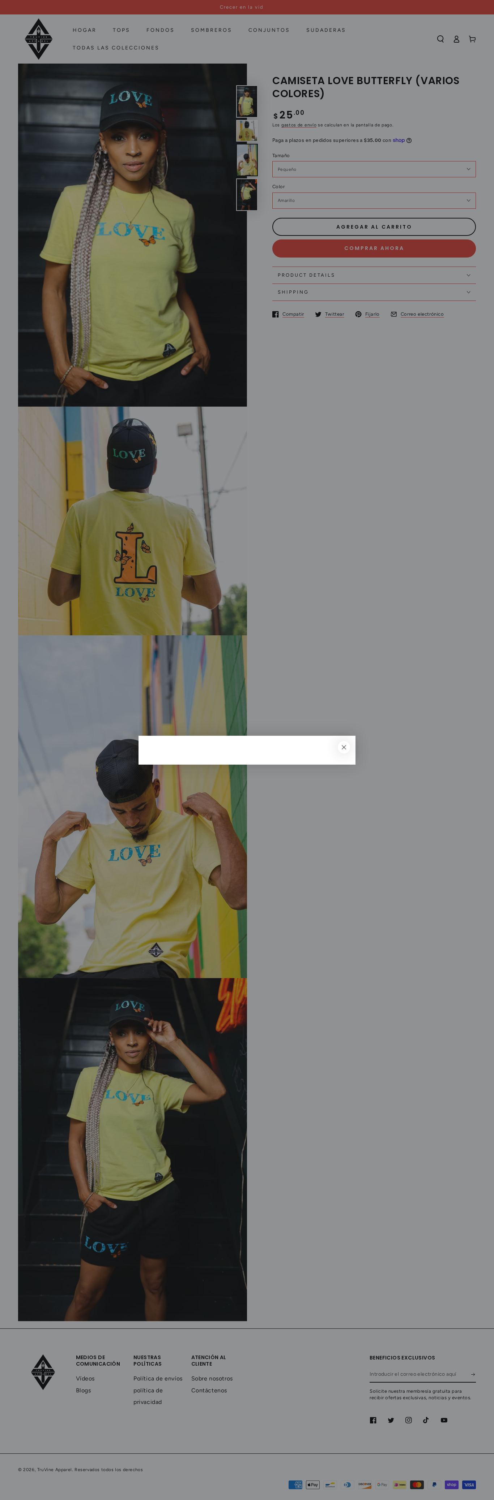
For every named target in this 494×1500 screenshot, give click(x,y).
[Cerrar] (344, 747)
